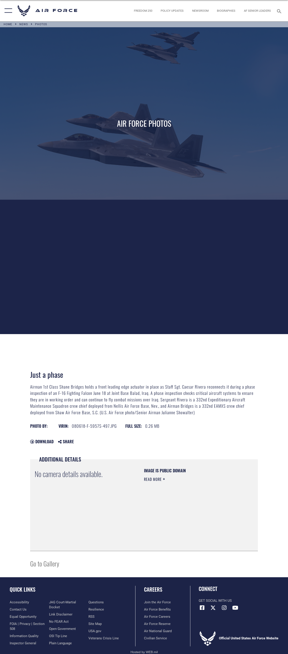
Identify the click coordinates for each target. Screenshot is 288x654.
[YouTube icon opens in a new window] (235, 607)
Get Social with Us (215, 601)
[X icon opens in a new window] (213, 607)
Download (44, 441)
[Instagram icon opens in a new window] (224, 607)
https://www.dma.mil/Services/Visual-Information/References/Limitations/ (184, 517)
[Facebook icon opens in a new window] (202, 607)
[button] (7, 10)
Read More (153, 479)
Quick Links (22, 589)
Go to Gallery (44, 563)
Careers (153, 589)
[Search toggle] (280, 11)
